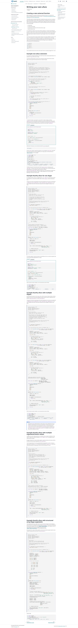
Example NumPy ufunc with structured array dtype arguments (61, 18)
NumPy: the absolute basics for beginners (17, 12)
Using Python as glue (15, 25)
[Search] (58, 1)
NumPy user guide (30, 3)
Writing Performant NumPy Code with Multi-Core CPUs (17, 35)
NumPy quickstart (13, 11)
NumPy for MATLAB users (14, 17)
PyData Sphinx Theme (61, 626)
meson (28, 125)
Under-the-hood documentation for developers (16, 31)
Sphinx (16, 626)
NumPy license (13, 42)
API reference (26, 1)
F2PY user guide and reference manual (16, 29)
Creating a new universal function (61, 6)
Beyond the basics (14, 28)
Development (38, 1)
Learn (46, 1)
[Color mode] (60, 1)
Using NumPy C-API (36, 3)
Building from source (32, 1)
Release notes (43, 1)
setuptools (32, 125)
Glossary (12, 38)
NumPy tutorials (13, 18)
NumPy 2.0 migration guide (15, 41)
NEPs (49, 1)
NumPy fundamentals (14, 15)
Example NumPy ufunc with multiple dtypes (61, 12)
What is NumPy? (13, 8)
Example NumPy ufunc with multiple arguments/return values (61, 14)
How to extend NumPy (15, 24)
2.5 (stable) (63, 1)
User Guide (21, 1)
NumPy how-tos (13, 19)
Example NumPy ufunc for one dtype (61, 10)
